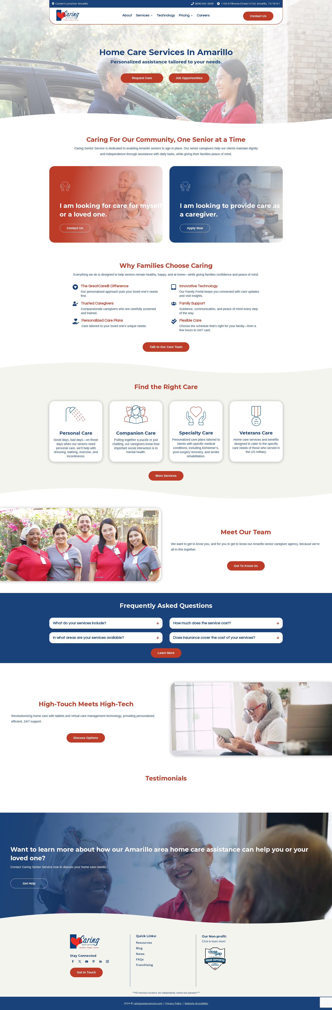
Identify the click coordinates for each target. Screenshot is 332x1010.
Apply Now (195, 228)
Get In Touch (86, 972)
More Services (166, 475)
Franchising (144, 965)
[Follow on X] (79, 961)
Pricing (184, 15)
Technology (166, 15)
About (127, 15)
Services (142, 15)
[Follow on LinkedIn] (100, 961)
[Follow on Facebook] (73, 961)
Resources (144, 942)
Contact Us (258, 16)
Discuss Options (85, 738)
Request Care (142, 78)
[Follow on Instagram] (107, 961)
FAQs (140, 959)
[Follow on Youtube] (86, 961)
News (140, 954)
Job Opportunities (189, 78)
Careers (203, 15)
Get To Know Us (246, 566)
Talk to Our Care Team (166, 347)
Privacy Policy (173, 1003)
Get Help (29, 883)
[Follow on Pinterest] (93, 961)
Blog (139, 948)
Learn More (166, 653)
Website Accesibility (196, 1003)
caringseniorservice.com (148, 1003)
